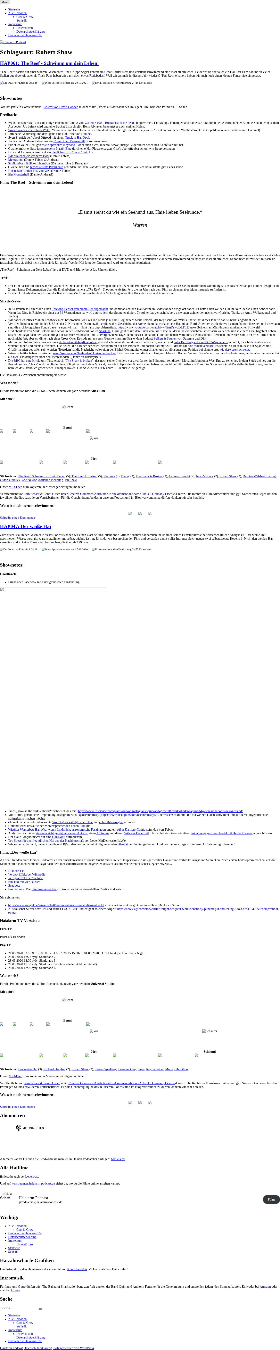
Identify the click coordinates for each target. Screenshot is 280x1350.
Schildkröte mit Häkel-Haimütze (29, 163)
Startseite (14, 9)
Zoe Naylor (29, 480)
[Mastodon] (149, 514)
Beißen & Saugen (165, 338)
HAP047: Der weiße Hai (25, 526)
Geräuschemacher (44, 889)
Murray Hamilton (176, 1069)
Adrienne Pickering (50, 480)
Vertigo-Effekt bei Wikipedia (26, 874)
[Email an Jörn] (74, 462)
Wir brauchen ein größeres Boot (28, 156)
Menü (5, 2)
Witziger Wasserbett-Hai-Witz (27, 829)
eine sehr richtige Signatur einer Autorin (61, 833)
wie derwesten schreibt (234, 349)
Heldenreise (16, 870)
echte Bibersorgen (111, 822)
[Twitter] (6, 431)
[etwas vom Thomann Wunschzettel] (110, 431)
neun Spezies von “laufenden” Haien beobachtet (84, 353)
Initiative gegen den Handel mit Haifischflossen (222, 833)
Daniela (86, 134)
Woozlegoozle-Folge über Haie (72, 822)
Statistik (21, 20)
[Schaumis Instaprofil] (209, 1055)
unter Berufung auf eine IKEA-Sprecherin (201, 342)
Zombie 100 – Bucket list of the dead (110, 122)
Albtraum (102, 833)
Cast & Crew (24, 16)
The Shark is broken (79, 360)
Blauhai (123, 844)
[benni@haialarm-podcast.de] (66, 431)
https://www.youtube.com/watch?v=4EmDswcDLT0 (152, 327)
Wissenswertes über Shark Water (29, 130)
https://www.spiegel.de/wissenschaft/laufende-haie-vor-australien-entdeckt (56, 905)
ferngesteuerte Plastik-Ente (54, 148)
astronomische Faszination (89, 829)
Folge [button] (271, 1199)
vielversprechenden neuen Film (65, 826)
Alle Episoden (17, 13)
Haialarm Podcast (11, 1348)
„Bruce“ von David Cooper (59, 107)
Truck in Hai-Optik (77, 137)
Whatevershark (204, 346)
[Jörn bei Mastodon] (99, 462)
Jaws (141, 1069)
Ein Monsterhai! (18, 174)
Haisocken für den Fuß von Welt (29, 170)
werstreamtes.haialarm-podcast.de (33, 1183)
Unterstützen (24, 28)
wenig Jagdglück (59, 829)
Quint (122, 1286)
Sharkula (104, 331)
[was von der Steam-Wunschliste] (135, 462)
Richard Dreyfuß (54, 1069)
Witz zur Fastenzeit (136, 833)
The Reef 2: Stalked (84, 476)
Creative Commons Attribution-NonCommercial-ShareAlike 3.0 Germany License (121, 494)
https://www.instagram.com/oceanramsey (127, 814)
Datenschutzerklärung (30, 31)
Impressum (15, 24)
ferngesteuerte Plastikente (46, 167)
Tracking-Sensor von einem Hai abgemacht (80, 309)
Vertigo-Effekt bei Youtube (25, 878)
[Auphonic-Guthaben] (173, 462)
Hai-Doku (58, 837)
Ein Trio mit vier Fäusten (24, 882)
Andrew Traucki (179, 476)
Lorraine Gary (127, 1069)
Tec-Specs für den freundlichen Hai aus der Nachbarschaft (46, 840)
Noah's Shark (204, 476)
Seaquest (14, 885)
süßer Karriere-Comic (131, 829)
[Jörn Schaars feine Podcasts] (19, 462)
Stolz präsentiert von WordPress (73, 1348)
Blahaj (125, 476)
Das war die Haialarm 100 (25, 35)
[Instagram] (21, 431)
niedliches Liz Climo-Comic (70, 152)
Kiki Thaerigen (77, 1269)
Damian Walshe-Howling (259, 476)
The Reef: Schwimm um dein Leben (41, 476)
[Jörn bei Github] (51, 462)
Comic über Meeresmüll (69, 141)
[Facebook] (38, 431)
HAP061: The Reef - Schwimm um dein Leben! (49, 63)
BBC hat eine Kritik (27, 360)
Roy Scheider (155, 1069)
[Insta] (140, 514)
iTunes (15, 1290)
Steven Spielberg (106, 1069)
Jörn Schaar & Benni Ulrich (42, 494)
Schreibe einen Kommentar (17, 517)
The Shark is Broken (149, 476)
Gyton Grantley (10, 480)
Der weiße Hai (27, 1069)
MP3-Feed (15, 487)
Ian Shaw (71, 480)
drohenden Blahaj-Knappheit (78, 342)
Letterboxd (32, 1176)
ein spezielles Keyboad (60, 145)
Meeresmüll (15, 159)
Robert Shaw (228, 476)
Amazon (265, 1286)
